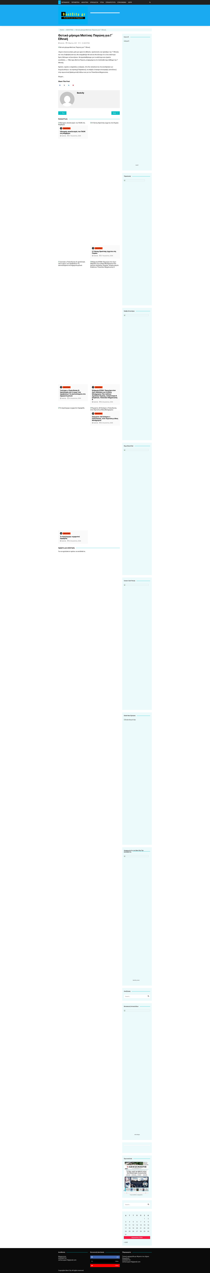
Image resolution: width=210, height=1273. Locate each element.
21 (141, 1228)
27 (137, 1231)
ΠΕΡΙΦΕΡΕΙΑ (75, 2)
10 (126, 1225)
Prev (63, 113)
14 (141, 1225)
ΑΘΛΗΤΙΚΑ (84, 2)
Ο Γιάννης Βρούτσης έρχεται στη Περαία (104, 252)
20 (137, 1228)
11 (129, 1225)
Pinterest (73, 85)
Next (114, 113)
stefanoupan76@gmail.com (67, 1260)
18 (129, 1228)
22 (144, 1228)
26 (133, 1231)
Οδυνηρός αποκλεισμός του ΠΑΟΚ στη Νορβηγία (72, 132)
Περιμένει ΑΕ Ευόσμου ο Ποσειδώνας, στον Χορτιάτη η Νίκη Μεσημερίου (105, 418)
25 (129, 1231)
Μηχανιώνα (62, 1256)
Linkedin (68, 85)
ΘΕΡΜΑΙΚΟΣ (65, 2)
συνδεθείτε (81, 551)
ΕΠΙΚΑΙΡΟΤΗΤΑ (111, 2)
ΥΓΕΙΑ (102, 2)
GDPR (130, 2)
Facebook (60, 85)
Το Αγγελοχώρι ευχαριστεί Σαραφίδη (70, 537)
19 (133, 1228)
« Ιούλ (126, 1242)
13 (137, 1225)
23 (148, 1228)
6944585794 (62, 1258)
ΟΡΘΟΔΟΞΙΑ (94, 2)
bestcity (62, 43)
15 (144, 1225)
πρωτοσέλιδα (133, 1194)
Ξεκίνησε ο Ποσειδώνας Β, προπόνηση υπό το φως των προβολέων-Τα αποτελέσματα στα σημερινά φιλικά (72, 393)
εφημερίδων (140, 1194)
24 (126, 1231)
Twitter (64, 85)
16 (148, 1225)
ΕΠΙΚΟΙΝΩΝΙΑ (121, 2)
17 (126, 1228)
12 (133, 1225)
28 (141, 1231)
